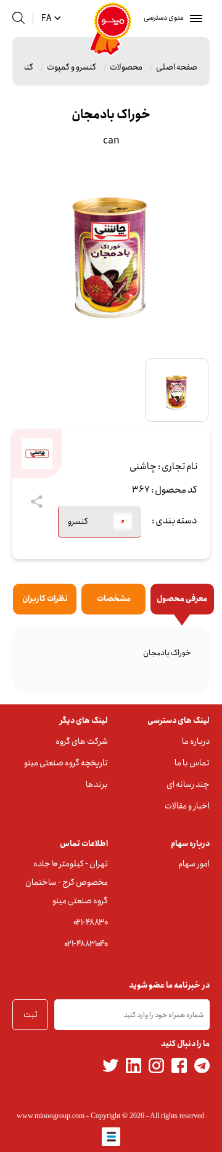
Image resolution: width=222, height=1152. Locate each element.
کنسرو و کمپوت (71, 67)
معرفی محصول (182, 598)
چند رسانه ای (188, 784)
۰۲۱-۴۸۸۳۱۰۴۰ (86, 944)
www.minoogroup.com (50, 1115)
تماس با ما (192, 763)
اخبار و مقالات (187, 806)
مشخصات (114, 598)
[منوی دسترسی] (194, 18)
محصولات (126, 67)
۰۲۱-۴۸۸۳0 (90, 922)
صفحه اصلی (176, 67)
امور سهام (194, 864)
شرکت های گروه (82, 741)
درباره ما (196, 741)
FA (46, 18)
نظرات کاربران (45, 598)
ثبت (30, 1014)
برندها (97, 784)
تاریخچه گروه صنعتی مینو (66, 763)
